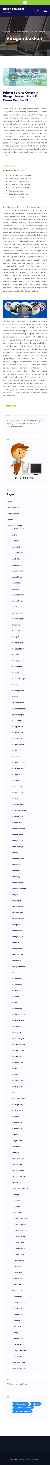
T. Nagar (16, 1194)
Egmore (15, 673)
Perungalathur (18, 1050)
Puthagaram (17, 1086)
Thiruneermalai (18, 1236)
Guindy (15, 697)
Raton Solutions (13, 420)
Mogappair (17, 900)
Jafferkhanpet (18, 714)
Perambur (16, 1026)
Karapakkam (17, 726)
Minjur (15, 894)
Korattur (16, 780)
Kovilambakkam (19, 810)
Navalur (15, 942)
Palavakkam (17, 978)
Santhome (16, 1146)
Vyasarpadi (17, 1356)
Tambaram (17, 1200)
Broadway (16, 625)
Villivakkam (17, 1344)
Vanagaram (17, 1314)
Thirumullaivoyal (19, 1230)
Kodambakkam (18, 763)
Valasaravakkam (19, 1302)
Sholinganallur (18, 1170)
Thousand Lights (19, 1260)
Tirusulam (16, 1266)
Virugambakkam (38, 31)
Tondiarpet (17, 1278)
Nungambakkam (19, 966)
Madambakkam (19, 828)
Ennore (15, 685)
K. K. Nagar (17, 721)
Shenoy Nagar (18, 1158)
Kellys (14, 750)
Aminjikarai (17, 565)
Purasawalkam (18, 1080)
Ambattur (16, 559)
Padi (14, 972)
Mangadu (16, 870)
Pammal (15, 996)
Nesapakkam (17, 954)
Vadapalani (17, 1296)
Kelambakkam (18, 744)
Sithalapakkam (18, 1176)
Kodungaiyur (18, 768)
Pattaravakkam (18, 1014)
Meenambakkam (19, 888)
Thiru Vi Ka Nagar (19, 1218)
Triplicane (16, 1284)
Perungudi (16, 1056)
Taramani (16, 1206)
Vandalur (16, 1320)
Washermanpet (19, 1362)
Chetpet (15, 637)
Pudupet (16, 1074)
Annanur (16, 589)
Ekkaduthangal (18, 678)
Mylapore (16, 924)
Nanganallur (17, 936)
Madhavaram (17, 834)
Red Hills (16, 1116)
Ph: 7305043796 (9, 165)
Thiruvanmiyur (18, 1248)
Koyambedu (17, 816)
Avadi (14, 607)
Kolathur (16, 775)
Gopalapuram (18, 690)
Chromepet (17, 666)
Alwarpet (16, 547)
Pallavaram (17, 984)
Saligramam (17, 1140)
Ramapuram (17, 1104)
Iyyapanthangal (19, 709)
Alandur (15, 541)
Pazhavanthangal (19, 1020)
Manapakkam (18, 858)
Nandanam (17, 930)
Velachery (16, 1326)
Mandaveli (16, 864)
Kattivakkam (17, 732)
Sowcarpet (16, 1182)
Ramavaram (17, 1110)
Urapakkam (17, 1290)
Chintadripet (17, 643)
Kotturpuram (18, 804)
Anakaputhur (18, 571)
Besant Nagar (18, 619)
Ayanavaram (17, 613)
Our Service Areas (20, 31)
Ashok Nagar (17, 601)
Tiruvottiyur (17, 1272)
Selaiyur (15, 1152)
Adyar (15, 535)
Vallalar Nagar (18, 1308)
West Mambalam (19, 1368)
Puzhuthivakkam (19, 1098)
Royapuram (17, 1128)
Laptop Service (13, 507)
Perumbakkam (18, 1044)
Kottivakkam (17, 792)
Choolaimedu (18, 661)
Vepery (15, 1332)
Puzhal (15, 1092)
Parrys (15, 1002)
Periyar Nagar (18, 1038)
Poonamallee (17, 1062)
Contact (10, 519)
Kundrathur (17, 822)
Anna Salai (16, 583)
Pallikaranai (17, 990)
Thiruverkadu (18, 1254)
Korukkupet (17, 787)
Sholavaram (17, 1164)
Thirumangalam (19, 1224)
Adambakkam (18, 529)
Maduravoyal (17, 846)
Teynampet (17, 1212)
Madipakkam (17, 840)
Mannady (16, 876)
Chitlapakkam (18, 649)
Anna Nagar (17, 577)
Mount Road (17, 912)
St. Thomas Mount (20, 1188)
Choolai (15, 655)
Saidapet (16, 1134)
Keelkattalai (17, 738)
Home (7, 31)
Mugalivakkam (18, 918)
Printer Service (13, 514)
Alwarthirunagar (19, 553)
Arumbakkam (18, 595)
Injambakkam (18, 702)
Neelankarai (17, 948)
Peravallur (16, 1032)
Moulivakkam (18, 906)
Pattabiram (17, 1008)
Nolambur (16, 960)
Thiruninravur (18, 1242)
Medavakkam (18, 882)
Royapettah (17, 1122)
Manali (15, 852)
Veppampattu (18, 1338)
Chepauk (16, 631)
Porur (14, 1068)
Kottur (15, 799)
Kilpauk (15, 756)
